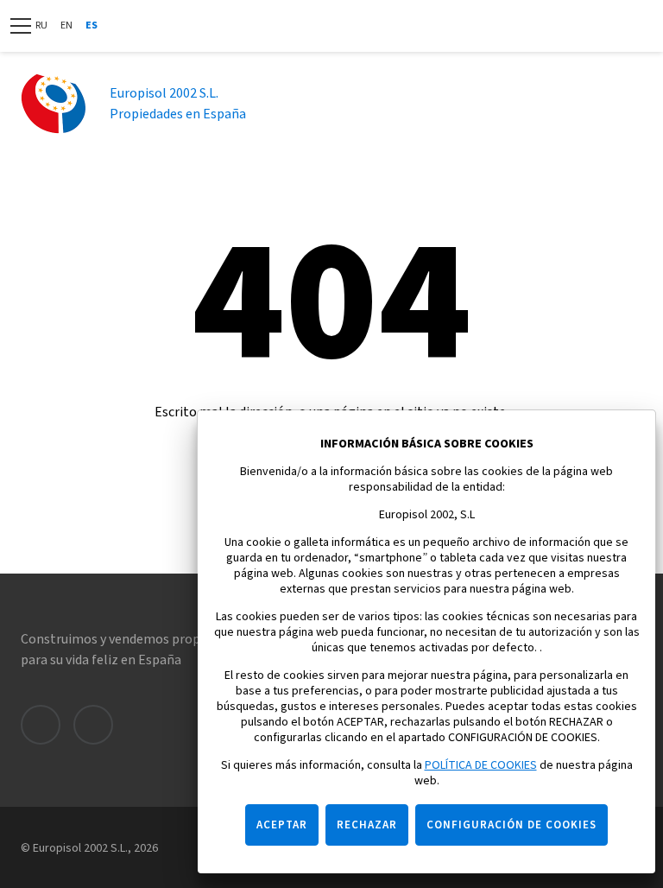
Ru (41, 25)
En (66, 25)
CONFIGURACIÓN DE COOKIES (511, 825)
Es (91, 25)
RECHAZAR (367, 825)
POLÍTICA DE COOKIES (481, 765)
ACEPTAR (281, 825)
